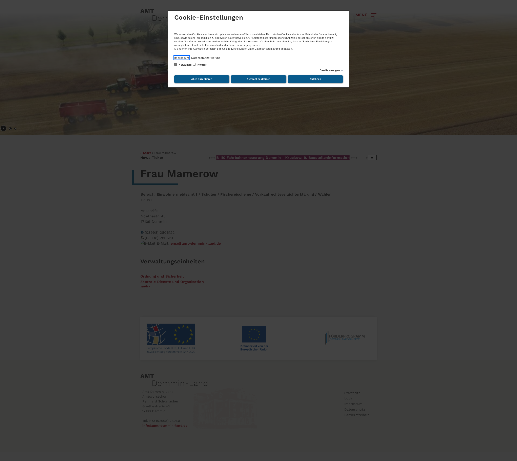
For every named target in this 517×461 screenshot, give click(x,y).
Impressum (181, 57)
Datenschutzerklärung (206, 57)
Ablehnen (315, 79)
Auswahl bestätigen (258, 79)
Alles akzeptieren (201, 79)
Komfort (202, 64)
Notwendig (185, 64)
